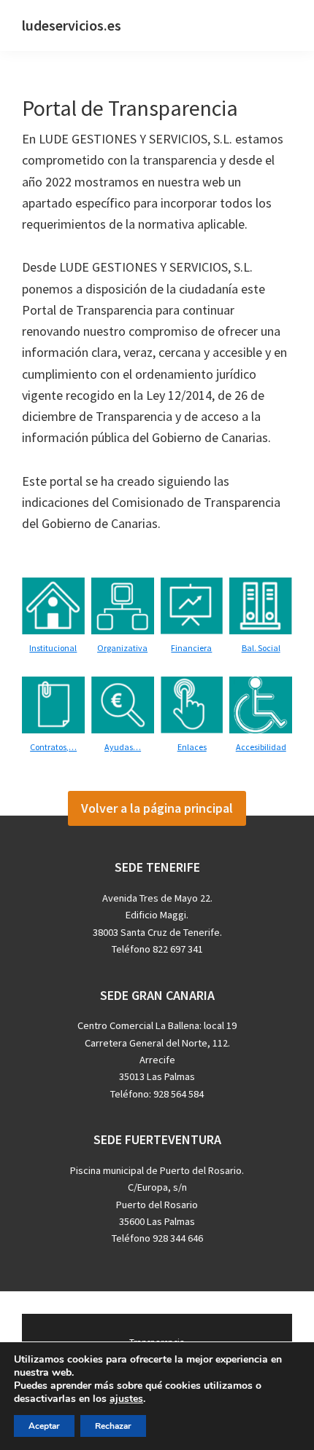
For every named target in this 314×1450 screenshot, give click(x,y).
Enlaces (192, 746)
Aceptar (44, 1426)
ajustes (126, 1399)
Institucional (53, 647)
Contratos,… (53, 746)
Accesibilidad (261, 746)
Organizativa (122, 647)
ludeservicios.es (71, 25)
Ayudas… (122, 746)
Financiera (191, 647)
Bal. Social (261, 647)
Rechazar (113, 1426)
